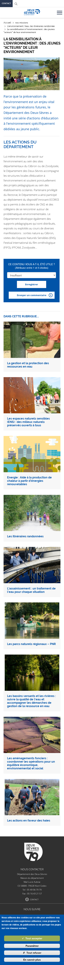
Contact (6, 3)
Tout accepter (32, 938)
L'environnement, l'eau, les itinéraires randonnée (31, 26)
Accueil (7, 22)
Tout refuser (32, 952)
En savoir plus (32, 959)
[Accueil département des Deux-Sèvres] (32, 16)
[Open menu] (60, 11)
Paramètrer (32, 945)
